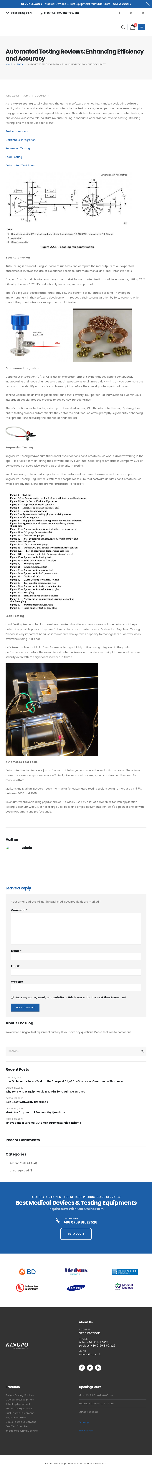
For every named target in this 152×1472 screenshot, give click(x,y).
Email (16, 966)
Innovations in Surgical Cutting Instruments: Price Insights (43, 1123)
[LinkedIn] (142, 12)
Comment (19, 910)
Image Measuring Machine (22, 1430)
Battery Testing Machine (20, 1395)
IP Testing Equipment (18, 1404)
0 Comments (42, 95)
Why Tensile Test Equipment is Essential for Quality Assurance (45, 1091)
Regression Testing (18, 148)
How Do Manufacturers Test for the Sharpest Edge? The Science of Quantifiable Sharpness (64, 1081)
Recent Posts (18, 1163)
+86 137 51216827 (97, 1342)
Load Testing (14, 157)
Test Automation (17, 131)
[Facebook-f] (82, 1368)
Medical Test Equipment (20, 1399)
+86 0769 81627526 (103, 1345)
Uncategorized (19, 1170)
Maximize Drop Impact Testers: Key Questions (35, 1112)
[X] (131, 12)
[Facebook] (119, 12)
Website (17, 982)
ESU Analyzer (86, 1430)
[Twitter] (90, 1368)
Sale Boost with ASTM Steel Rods (27, 1102)
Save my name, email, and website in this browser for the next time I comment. (71, 997)
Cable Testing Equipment (21, 1421)
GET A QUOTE (122, 4)
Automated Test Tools (20, 165)
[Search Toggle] (123, 27)
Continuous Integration (21, 140)
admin (27, 95)
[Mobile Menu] (141, 27)
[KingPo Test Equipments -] (17, 27)
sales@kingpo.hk (90, 1354)
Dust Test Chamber (17, 1426)
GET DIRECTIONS (89, 1333)
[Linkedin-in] (98, 1368)
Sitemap (84, 1422)
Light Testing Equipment (20, 1413)
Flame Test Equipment (19, 1408)
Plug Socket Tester (16, 1417)
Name (16, 951)
